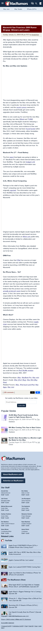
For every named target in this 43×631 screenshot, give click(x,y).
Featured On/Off (6, 626)
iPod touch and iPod (27, 385)
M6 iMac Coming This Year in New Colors (25, 427)
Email (2, 494)
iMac (19, 377)
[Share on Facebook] (37, 392)
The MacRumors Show (16, 580)
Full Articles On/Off (18, 626)
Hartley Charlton (6, 514)
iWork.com (26, 236)
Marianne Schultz (27, 514)
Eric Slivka (25, 491)
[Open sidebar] (40, 3)
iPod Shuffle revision (26, 370)
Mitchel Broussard (6, 506)
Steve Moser (4, 529)
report (11, 157)
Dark (2, 627)
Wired (22, 119)
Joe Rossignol (26, 498)
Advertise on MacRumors (13, 481)
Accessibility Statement (7, 622)
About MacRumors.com (12, 474)
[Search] (37, 3)
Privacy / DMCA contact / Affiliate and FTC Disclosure (16, 619)
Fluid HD (31, 626)
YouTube (8, 540)
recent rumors (21, 107)
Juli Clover (4, 498)
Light (40, 626)
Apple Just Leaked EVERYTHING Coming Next (24, 567)
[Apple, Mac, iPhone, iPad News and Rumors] (16, 6)
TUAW (30, 119)
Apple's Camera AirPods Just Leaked (21, 560)
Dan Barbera (5, 521)
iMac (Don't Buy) (20, 380)
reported (13, 190)
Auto (36, 626)
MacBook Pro (27, 377)
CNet (19, 260)
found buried (30, 129)
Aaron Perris (25, 529)
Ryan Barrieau (26, 521)
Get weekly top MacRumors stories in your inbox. (21, 398)
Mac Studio (18, 9)
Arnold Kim (35, 35)
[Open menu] (2, 3)
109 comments (9, 392)
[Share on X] (32, 392)
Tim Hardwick (26, 506)
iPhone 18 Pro (31, 9)
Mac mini (6, 9)
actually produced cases (12, 291)
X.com (7, 494)
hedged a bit (30, 162)
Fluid (26, 626)
